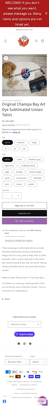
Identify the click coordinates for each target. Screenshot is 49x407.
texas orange (35, 172)
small (7, 142)
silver (19, 159)
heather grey (35, 159)
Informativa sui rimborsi (28, 385)
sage (7, 172)
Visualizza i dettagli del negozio (19, 240)
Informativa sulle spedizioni (21, 397)
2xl (14, 148)
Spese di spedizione (8, 125)
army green (21, 178)
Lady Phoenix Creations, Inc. (23, 381)
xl (6, 148)
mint (7, 184)
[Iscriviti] (38, 324)
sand (7, 178)
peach (31, 184)
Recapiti (37, 397)
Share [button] (7, 299)
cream (19, 184)
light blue (9, 165)
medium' (21, 142)
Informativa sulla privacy (26, 389)
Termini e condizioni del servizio (25, 393)
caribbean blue (28, 165)
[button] (5, 41)
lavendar (38, 178)
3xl (24, 148)
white (7, 159)
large (34, 142)
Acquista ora (24, 213)
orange (19, 172)
